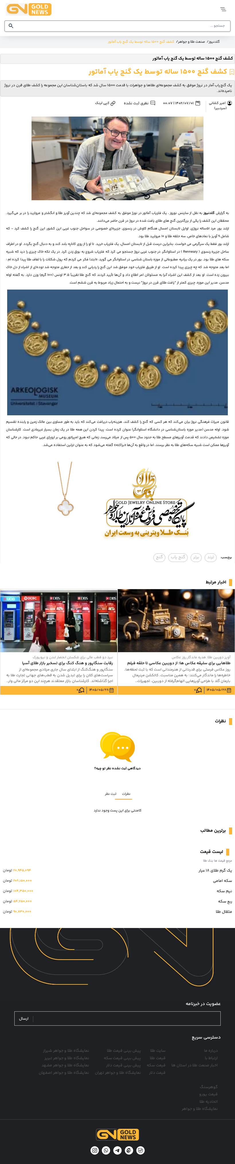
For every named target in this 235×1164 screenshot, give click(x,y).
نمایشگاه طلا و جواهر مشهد (65, 1065)
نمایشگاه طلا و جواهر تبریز (66, 1058)
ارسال (24, 1019)
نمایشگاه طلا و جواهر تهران (118, 1073)
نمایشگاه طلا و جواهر (200, 1109)
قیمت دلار (157, 1073)
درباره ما (211, 1051)
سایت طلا (158, 1051)
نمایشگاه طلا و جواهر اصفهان (64, 1073)
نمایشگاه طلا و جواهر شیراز (66, 1051)
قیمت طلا (158, 1058)
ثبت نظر (110, 794)
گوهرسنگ (209, 1087)
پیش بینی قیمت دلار (123, 1065)
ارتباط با (211, 1058)
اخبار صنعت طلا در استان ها (194, 1065)
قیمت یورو (208, 1094)
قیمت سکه (156, 1065)
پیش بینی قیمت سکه (122, 1058)
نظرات (126, 794)
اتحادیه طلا (208, 1102)
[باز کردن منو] (222, 9)
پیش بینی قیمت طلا (124, 1051)
